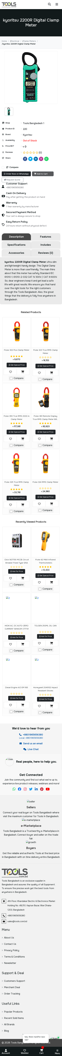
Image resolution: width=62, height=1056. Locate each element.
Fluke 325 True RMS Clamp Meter (16, 483)
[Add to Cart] (23, 372)
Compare (13, 167)
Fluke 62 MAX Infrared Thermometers (45, 561)
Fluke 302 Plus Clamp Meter (16, 350)
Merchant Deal (12, 987)
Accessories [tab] (16, 253)
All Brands (9, 1024)
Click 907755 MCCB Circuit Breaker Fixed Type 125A (16, 561)
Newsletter (10, 963)
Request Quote (13, 180)
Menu (57, 1053)
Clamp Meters (29, 41)
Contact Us (10, 944)
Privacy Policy (11, 950)
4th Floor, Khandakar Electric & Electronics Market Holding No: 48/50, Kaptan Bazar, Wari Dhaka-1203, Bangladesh (31, 905)
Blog (6, 1030)
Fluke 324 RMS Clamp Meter (45, 482)
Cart (41, 1053)
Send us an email (33, 743)
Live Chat (33, 749)
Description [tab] (16, 236)
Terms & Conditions (14, 956)
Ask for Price (17, 571)
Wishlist (25, 1053)
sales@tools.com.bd (17, 921)
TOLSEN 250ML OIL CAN (45, 625)
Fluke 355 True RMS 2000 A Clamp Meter (16, 417)
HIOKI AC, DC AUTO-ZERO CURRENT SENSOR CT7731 (17, 627)
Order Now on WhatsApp (17, 174)
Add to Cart (42, 174)
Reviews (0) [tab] (45, 253)
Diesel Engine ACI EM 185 (16, 687)
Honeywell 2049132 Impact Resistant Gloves (45, 689)
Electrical (15, 41)
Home (4, 41)
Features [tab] (45, 236)
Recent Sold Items (14, 1018)
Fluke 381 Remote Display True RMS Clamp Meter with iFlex (45, 418)
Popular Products (13, 1011)
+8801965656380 (32, 734)
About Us (9, 937)
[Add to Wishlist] (10, 372)
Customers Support (14, 980)
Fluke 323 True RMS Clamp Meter (45, 351)
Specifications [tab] (16, 244)
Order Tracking (12, 993)
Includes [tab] (46, 244)
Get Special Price (17, 365)
